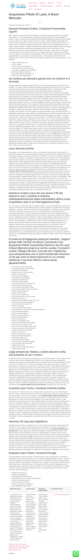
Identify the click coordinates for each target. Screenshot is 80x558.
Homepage (38, 9)
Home (30, 9)
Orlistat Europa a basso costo (17, 544)
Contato (58, 3)
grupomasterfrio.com (15, 549)
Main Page (67, 6)
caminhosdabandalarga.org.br (62, 494)
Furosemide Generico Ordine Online (19, 546)
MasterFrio (51, 3)
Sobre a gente (33, 3)
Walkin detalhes (33, 6)
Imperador (42, 3)
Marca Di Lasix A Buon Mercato (18, 548)
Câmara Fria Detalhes (46, 6)
